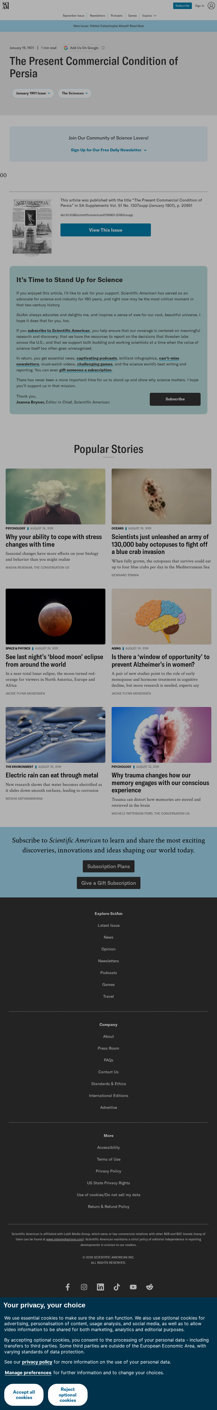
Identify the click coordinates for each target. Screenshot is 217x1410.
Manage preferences (28, 1372)
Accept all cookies (24, 1394)
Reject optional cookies (68, 1394)
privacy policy (37, 1362)
